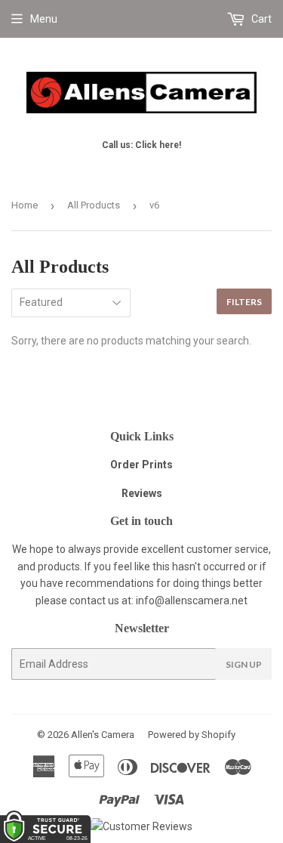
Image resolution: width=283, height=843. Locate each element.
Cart (260, 19)
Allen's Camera (102, 734)
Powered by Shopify (191, 734)
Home (24, 205)
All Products (93, 205)
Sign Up (244, 664)
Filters (244, 301)
